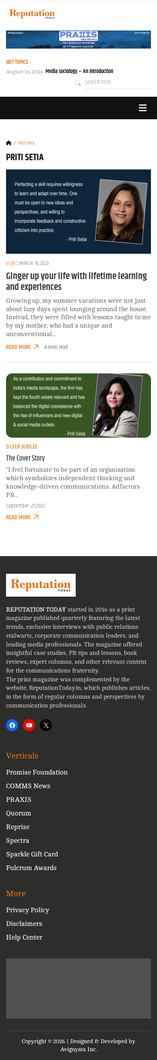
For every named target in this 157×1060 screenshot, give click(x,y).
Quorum (18, 813)
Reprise (17, 827)
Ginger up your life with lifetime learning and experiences (76, 282)
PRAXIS (18, 799)
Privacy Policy (27, 910)
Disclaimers (24, 924)
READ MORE (18, 347)
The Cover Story (25, 458)
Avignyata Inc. (78, 1049)
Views (12, 263)
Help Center (24, 937)
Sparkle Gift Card (32, 854)
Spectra (17, 840)
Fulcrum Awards (31, 868)
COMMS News (28, 786)
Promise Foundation (37, 772)
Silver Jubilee (22, 446)
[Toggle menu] (142, 108)
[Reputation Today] (32, 13)
